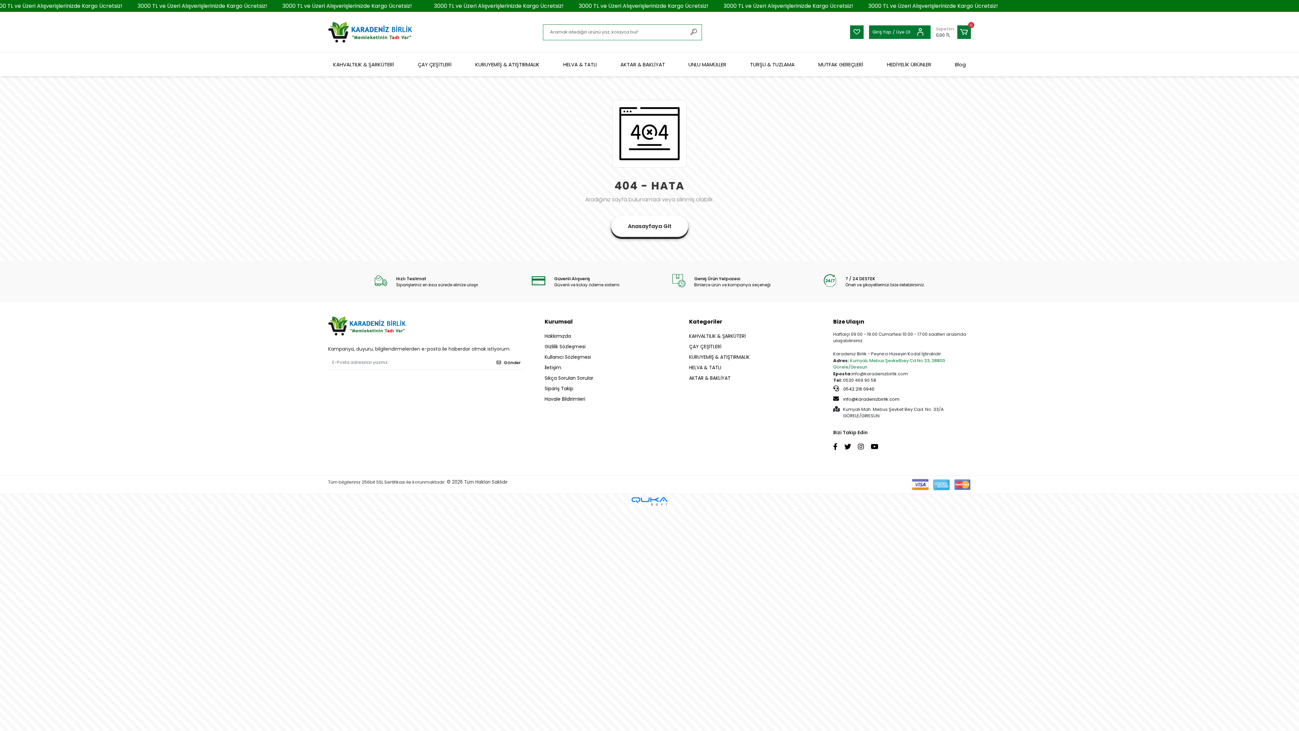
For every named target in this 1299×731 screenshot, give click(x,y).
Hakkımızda (558, 336)
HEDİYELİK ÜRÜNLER (909, 64)
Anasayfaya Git (649, 226)
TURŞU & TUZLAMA (772, 64)
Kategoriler (705, 322)
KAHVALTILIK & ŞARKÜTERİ (363, 64)
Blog (960, 64)
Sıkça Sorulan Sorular (569, 378)
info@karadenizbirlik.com (871, 399)
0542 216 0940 (858, 389)
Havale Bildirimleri (565, 399)
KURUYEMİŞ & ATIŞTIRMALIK (507, 64)
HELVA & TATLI (580, 64)
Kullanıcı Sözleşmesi (568, 357)
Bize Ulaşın (848, 322)
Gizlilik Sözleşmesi (565, 346)
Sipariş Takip (559, 388)
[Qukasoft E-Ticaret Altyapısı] (649, 501)
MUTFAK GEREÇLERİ (840, 64)
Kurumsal (559, 322)
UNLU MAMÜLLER (707, 64)
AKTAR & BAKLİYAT (642, 64)
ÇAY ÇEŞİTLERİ (435, 64)
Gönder (512, 362)
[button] (953, 32)
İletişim (553, 367)
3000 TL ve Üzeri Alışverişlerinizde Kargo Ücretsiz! (180, 6)
